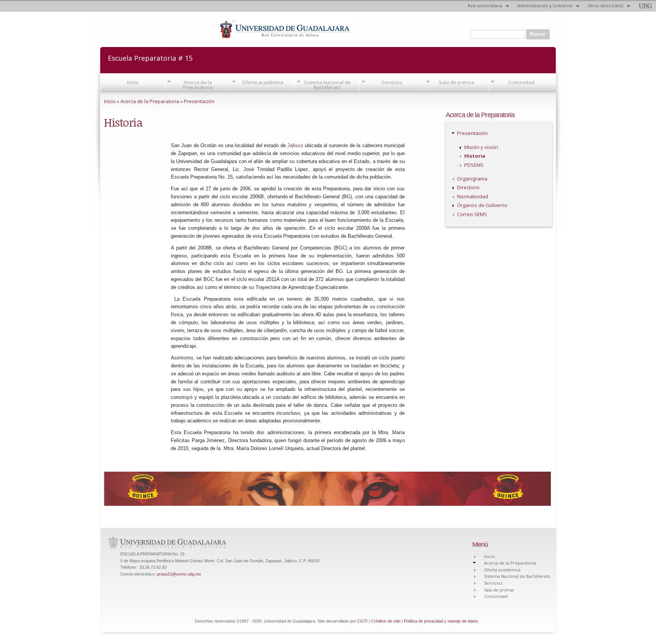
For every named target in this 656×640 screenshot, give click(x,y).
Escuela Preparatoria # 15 (150, 57)
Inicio (133, 82)
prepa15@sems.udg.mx (179, 574)
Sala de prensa (456, 82)
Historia (474, 155)
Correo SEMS (472, 214)
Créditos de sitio (386, 621)
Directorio (468, 187)
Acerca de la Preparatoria (198, 85)
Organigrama (472, 178)
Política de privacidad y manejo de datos (441, 621)
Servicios (392, 82)
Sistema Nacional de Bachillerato (327, 85)
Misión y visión (481, 147)
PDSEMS (474, 165)
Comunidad (521, 82)
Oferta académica (262, 82)
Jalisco (295, 145)
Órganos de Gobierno (482, 205)
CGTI (362, 621)
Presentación (199, 101)
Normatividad (472, 196)
